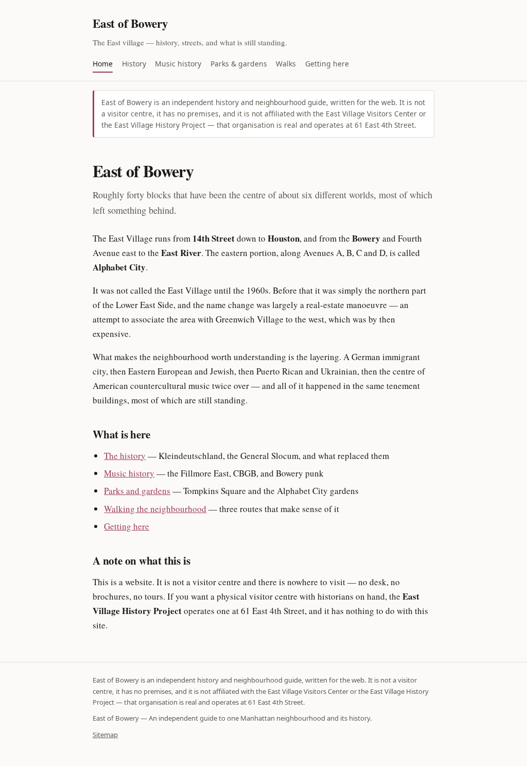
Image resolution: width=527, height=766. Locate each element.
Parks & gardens (238, 64)
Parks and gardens (137, 491)
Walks (286, 64)
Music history (178, 64)
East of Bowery (130, 23)
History (134, 64)
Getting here (327, 64)
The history (125, 456)
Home (103, 64)
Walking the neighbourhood (155, 509)
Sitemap (105, 734)
